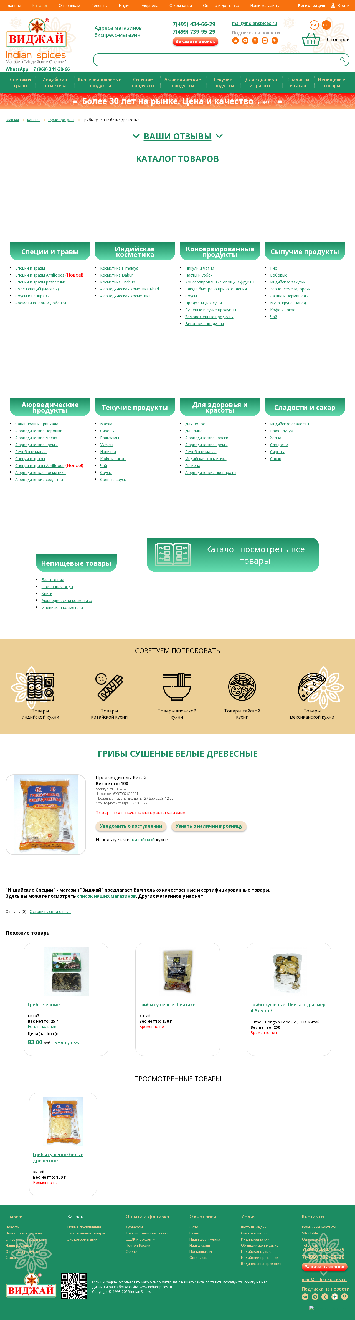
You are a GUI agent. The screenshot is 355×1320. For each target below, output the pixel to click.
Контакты (313, 1216)
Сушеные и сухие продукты (210, 309)
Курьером (134, 1226)
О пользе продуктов (23, 1251)
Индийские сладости (289, 423)
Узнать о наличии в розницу (209, 826)
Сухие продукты (61, 119)
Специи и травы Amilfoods (39, 275)
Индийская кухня (255, 1239)
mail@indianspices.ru (254, 23)
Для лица (193, 430)
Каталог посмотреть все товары (255, 554)
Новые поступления (84, 1226)
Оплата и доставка (221, 5)
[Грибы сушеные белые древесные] (63, 1121)
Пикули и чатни (199, 268)
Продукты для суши (203, 302)
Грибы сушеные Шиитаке (167, 1005)
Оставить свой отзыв (50, 911)
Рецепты (99, 5)
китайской (143, 840)
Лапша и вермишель (289, 295)
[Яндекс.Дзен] (265, 40)
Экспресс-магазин (117, 34)
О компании (180, 5)
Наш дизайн (199, 1245)
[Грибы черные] (66, 971)
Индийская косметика (206, 458)
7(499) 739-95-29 (194, 31)
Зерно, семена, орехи (290, 289)
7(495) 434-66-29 (194, 24)
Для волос (195, 423)
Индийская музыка (256, 1251)
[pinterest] (275, 40)
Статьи (11, 1257)
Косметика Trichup (117, 282)
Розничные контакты (319, 1226)
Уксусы (106, 444)
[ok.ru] (255, 40)
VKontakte (310, 1233)
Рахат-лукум (281, 430)
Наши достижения (204, 1239)
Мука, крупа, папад (288, 302)
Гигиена (192, 465)
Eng (326, 24)
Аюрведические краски (206, 437)
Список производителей (26, 1239)
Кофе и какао (283, 309)
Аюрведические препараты (210, 472)
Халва (275, 437)
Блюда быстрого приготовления (216, 289)
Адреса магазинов (118, 27)
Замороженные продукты (209, 316)
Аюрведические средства (39, 479)
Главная (13, 5)
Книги (47, 593)
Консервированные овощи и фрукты (219, 282)
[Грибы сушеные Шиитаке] (177, 971)
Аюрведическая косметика (125, 295)
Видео (195, 1233)
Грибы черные (44, 1005)
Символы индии (254, 1233)
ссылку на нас (255, 1282)
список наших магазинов (106, 896)
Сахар (275, 458)
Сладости (279, 444)
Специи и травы (30, 268)
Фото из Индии (254, 1226)
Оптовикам (69, 5)
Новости (12, 1226)
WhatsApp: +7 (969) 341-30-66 (38, 69)
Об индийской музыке (259, 1245)
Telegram (310, 1245)
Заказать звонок (195, 41)
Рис (273, 268)
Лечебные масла (31, 451)
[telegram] (245, 40)
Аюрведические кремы (36, 444)
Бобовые (278, 275)
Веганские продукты (204, 323)
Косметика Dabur (116, 275)
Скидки (132, 1251)
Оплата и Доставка (147, 1216)
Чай (273, 316)
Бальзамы (109, 437)
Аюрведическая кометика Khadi (130, 289)
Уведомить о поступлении (131, 826)
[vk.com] (235, 40)
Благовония (53, 579)
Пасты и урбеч (199, 275)
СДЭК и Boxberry (140, 1239)
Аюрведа (150, 5)
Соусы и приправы (32, 295)
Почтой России (138, 1245)
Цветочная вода (57, 586)
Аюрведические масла (36, 437)
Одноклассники (315, 1239)
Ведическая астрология (261, 1263)
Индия (125, 5)
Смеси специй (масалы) (37, 289)
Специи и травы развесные (40, 282)
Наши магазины (265, 5)
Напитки (108, 451)
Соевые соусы (113, 479)
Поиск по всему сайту (24, 1233)
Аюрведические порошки (38, 430)
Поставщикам (200, 1251)
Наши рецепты (18, 1245)
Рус (314, 24)
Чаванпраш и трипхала (36, 423)
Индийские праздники (259, 1257)
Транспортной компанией (147, 1233)
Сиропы (107, 430)
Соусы (191, 295)
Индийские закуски (288, 282)
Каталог (40, 5)
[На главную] (37, 47)
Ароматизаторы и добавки (40, 302)
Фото (193, 1226)
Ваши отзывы (178, 136)
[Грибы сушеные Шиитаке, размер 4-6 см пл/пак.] (288, 971)
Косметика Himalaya (119, 268)
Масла (106, 423)
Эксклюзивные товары (86, 1233)
